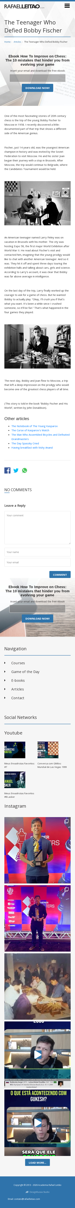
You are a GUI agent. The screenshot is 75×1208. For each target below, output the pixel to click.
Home (7, 41)
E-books (18, 680)
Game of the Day (25, 671)
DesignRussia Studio (40, 1192)
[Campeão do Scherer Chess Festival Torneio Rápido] (37, 918)
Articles (17, 41)
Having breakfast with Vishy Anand (32, 447)
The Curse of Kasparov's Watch (30, 430)
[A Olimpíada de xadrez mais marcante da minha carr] (37, 986)
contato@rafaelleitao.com (27, 1199)
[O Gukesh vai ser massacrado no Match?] (37, 1123)
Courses (18, 663)
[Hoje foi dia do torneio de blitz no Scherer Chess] (37, 850)
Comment (60, 574)
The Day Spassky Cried (25, 443)
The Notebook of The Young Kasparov (34, 426)
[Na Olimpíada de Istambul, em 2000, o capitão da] (37, 1054)
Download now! (37, 88)
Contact (17, 698)
